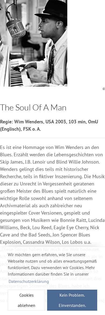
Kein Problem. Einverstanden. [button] (72, 300)
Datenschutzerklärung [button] (29, 281)
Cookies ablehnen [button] (26, 300)
